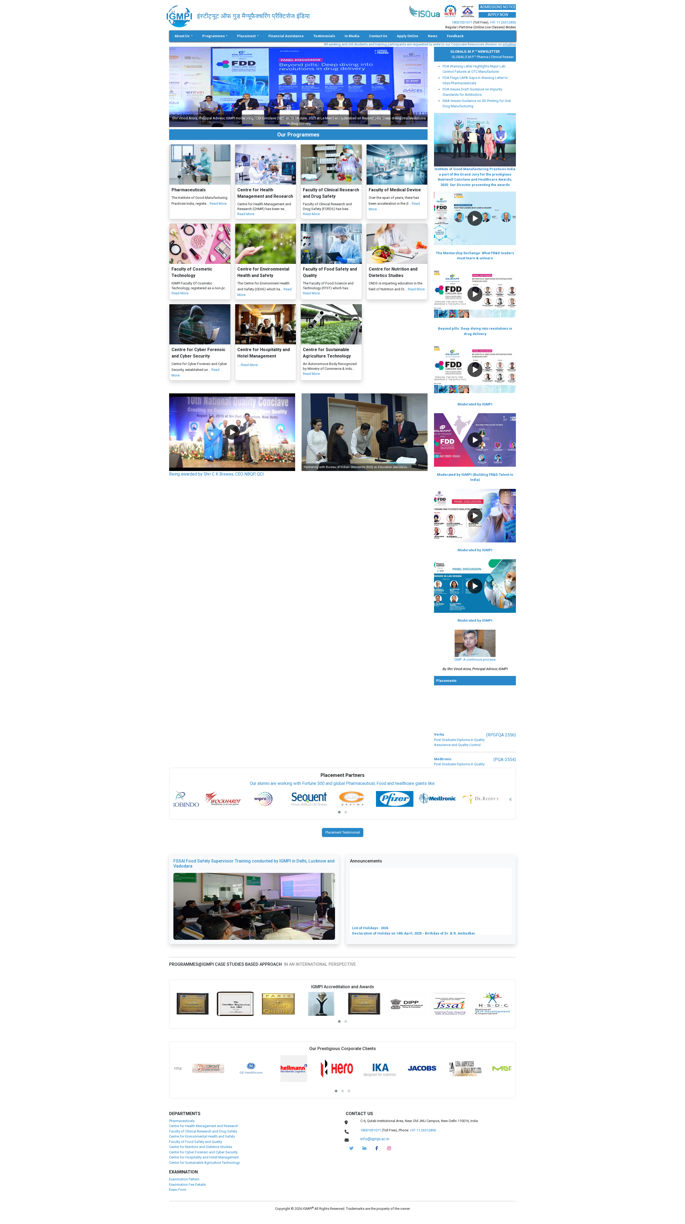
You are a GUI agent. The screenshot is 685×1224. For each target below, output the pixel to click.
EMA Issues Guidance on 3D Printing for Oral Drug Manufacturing (477, 103)
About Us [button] (182, 36)
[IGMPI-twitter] (351, 1148)
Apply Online (407, 36)
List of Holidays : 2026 (370, 892)
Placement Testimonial (342, 832)
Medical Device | (508, 57)
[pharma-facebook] (377, 1148)
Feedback (455, 36)
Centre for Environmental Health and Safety (202, 1136)
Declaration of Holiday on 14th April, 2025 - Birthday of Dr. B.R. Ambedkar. (414, 897)
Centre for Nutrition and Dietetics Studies (200, 1147)
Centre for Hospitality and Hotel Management (204, 1157)
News (432, 36)
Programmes (213, 36)
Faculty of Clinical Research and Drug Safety (203, 1131)
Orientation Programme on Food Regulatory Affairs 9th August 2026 (408, 934)
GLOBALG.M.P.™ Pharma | (447, 57)
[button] (232, 432)
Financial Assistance (286, 36)
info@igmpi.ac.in (444, 44)
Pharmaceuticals (182, 1121)
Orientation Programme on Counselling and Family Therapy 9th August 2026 (416, 908)
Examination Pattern (184, 1179)
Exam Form (177, 1190)
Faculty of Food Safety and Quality (195, 1142)
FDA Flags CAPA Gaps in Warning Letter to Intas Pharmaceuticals (475, 80)
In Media (352, 36)
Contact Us (378, 36)
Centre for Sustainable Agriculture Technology (204, 1163)
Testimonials (324, 36)
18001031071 (462, 22)
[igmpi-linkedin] (364, 1148)
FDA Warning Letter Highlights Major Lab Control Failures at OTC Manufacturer (474, 69)
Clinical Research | (481, 57)
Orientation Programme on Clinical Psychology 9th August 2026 (405, 913)
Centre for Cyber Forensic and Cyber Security (203, 1152)
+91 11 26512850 (503, 22)
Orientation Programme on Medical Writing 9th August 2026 (402, 902)
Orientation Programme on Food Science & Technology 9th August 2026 (412, 928)
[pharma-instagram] (389, 1148)
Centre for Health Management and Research (203, 1126)
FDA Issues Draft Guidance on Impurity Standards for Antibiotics (472, 92)
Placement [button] (246, 36)
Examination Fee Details (187, 1185)
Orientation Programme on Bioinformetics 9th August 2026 (401, 923)
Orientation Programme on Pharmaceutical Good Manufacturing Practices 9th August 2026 (429, 918)
